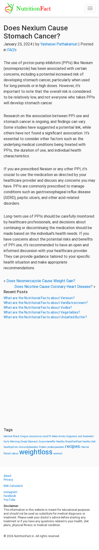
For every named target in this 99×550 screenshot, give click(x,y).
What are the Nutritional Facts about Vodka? (38, 307)
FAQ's (12, 50)
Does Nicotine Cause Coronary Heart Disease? (53, 286)
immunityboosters (28, 447)
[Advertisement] (49, 373)
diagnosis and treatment (79, 436)
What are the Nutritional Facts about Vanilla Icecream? (46, 303)
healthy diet (88, 441)
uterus (15, 453)
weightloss (36, 452)
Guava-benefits (46, 441)
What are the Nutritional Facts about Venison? (39, 298)
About (7, 476)
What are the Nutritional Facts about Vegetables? (42, 312)
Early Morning (12, 441)
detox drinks (59, 436)
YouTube (9, 499)
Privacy (8, 479)
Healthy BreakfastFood (69, 441)
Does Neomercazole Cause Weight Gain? (40, 281)
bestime (8, 436)
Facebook (10, 496)
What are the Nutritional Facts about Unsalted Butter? (45, 317)
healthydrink (11, 447)
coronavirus (35, 436)
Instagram (10, 492)
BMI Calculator (13, 486)
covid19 (47, 436)
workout (57, 453)
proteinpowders (55, 447)
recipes (72, 446)
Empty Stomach (29, 441)
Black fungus (20, 436)
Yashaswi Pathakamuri (58, 44)
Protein (43, 447)
